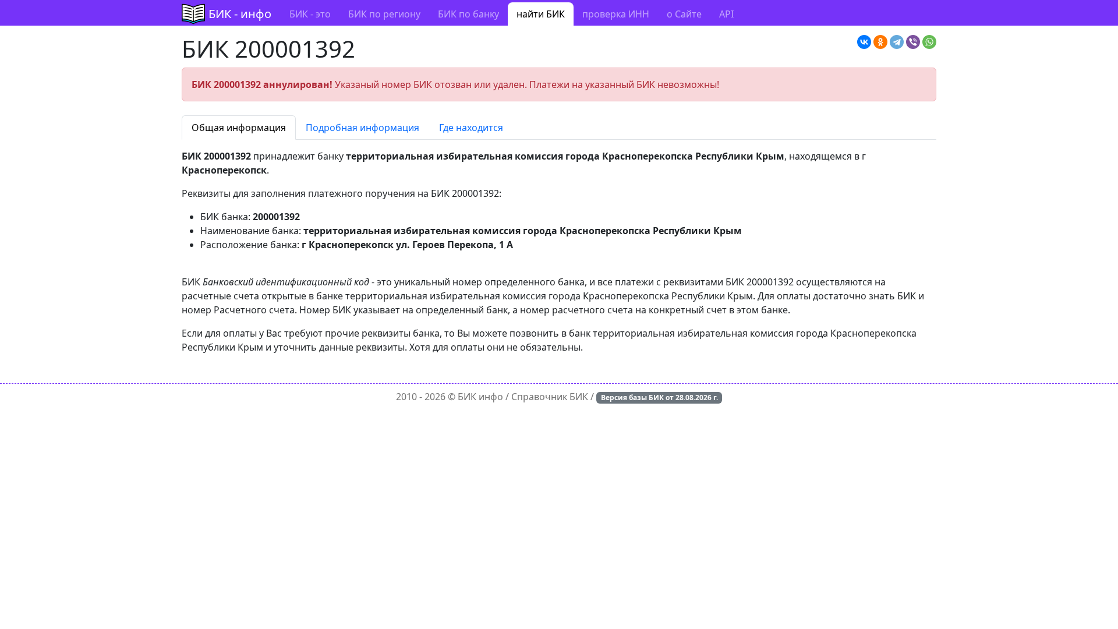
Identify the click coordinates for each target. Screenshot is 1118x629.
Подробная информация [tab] (362, 127)
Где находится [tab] (471, 127)
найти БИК (540, 14)
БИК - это (310, 14)
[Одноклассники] (880, 42)
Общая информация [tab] (239, 127)
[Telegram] (897, 42)
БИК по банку (468, 14)
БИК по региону (384, 14)
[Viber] (913, 42)
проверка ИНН (615, 14)
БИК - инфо (239, 14)
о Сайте (684, 14)
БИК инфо (480, 396)
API (726, 14)
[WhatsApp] (929, 42)
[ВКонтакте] (864, 42)
